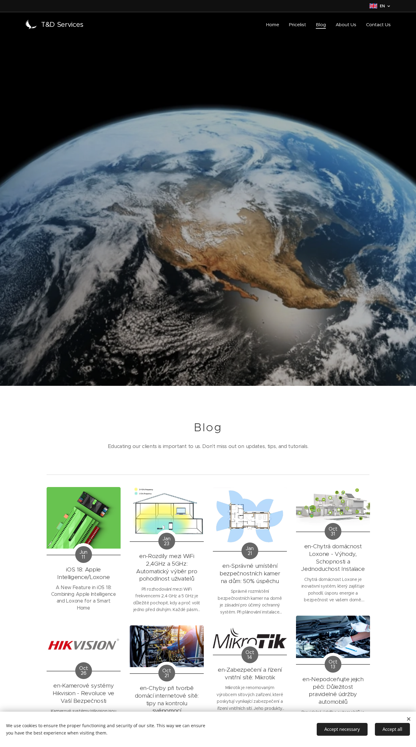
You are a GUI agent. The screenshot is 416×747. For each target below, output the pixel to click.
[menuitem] (274, 24)
